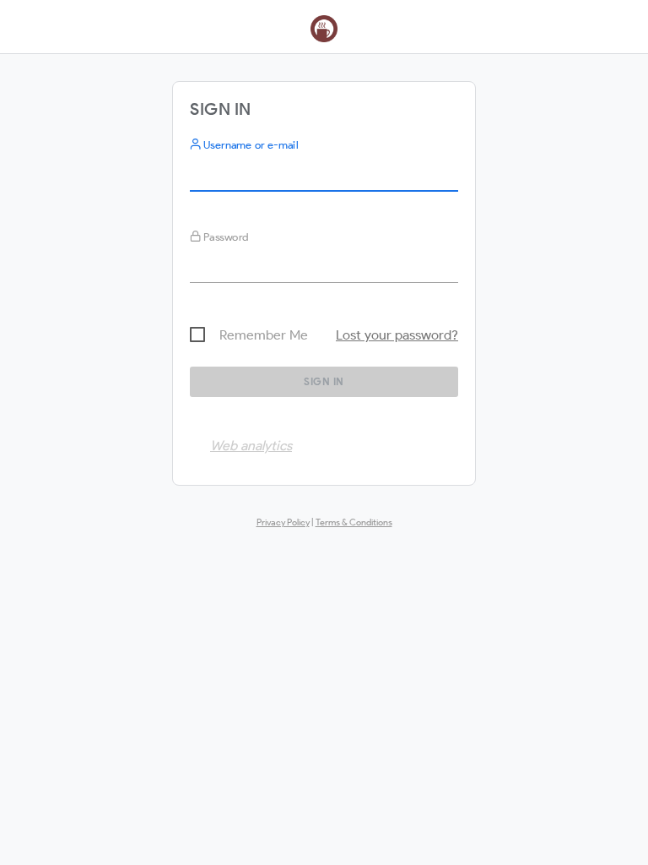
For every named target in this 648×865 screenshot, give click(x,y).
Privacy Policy (283, 522)
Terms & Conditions (354, 522)
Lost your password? (397, 335)
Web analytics (251, 446)
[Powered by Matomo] (324, 32)
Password (225, 237)
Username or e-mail (249, 145)
